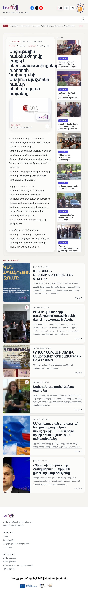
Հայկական (7, 547)
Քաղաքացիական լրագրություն (16, 544)
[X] (36, 8)
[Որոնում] (83, 19)
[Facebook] (32, 8)
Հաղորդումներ (9, 540)
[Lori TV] (11, 6)
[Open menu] (5, 19)
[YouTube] (41, 8)
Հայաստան (15, 41)
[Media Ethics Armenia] (80, 8)
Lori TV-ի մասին (9, 558)
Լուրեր (5, 536)
